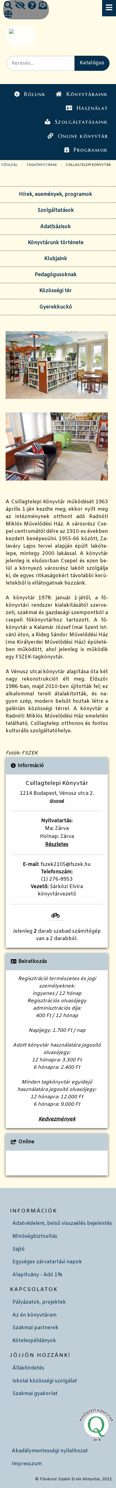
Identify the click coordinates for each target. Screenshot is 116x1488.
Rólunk (35, 94)
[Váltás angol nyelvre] (8, 15)
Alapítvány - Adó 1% (37, 1275)
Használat (92, 108)
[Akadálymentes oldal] (20, 6)
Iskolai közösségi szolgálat (44, 1381)
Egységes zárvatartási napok (47, 1262)
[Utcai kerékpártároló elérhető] (56, 915)
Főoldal (10, 165)
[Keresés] (8, 6)
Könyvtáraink (87, 94)
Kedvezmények (56, 1119)
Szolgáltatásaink (81, 122)
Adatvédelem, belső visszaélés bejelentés (62, 1223)
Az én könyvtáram (34, 1315)
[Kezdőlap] (20, 36)
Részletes (56, 844)
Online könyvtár (83, 136)
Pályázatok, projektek (39, 1302)
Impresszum (27, 1464)
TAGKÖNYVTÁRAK (41, 165)
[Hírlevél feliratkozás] (43, 6)
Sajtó (18, 1249)
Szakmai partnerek (35, 1328)
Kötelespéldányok (34, 1340)
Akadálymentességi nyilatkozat (50, 1451)
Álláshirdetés (28, 1368)
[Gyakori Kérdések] (32, 6)
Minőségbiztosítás (34, 1236)
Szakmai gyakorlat (35, 1393)
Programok (91, 150)
